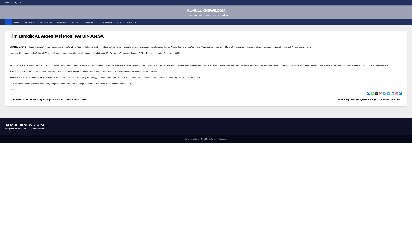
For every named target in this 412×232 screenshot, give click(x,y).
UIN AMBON (30, 22)
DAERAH (75, 22)
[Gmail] (380, 93)
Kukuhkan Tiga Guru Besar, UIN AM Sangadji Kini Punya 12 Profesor (368, 99)
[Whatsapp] (372, 93)
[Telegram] (384, 93)
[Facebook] (368, 93)
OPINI (118, 22)
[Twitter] (388, 93)
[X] (376, 93)
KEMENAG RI (62, 22)
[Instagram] (396, 93)
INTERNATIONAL (105, 22)
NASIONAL (88, 22)
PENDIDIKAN (131, 22)
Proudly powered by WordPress (195, 139)
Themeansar (222, 139)
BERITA (17, 22)
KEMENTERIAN (46, 22)
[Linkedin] (392, 93)
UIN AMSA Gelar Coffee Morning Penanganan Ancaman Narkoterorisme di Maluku (50, 99)
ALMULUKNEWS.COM (206, 10)
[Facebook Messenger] (400, 93)
